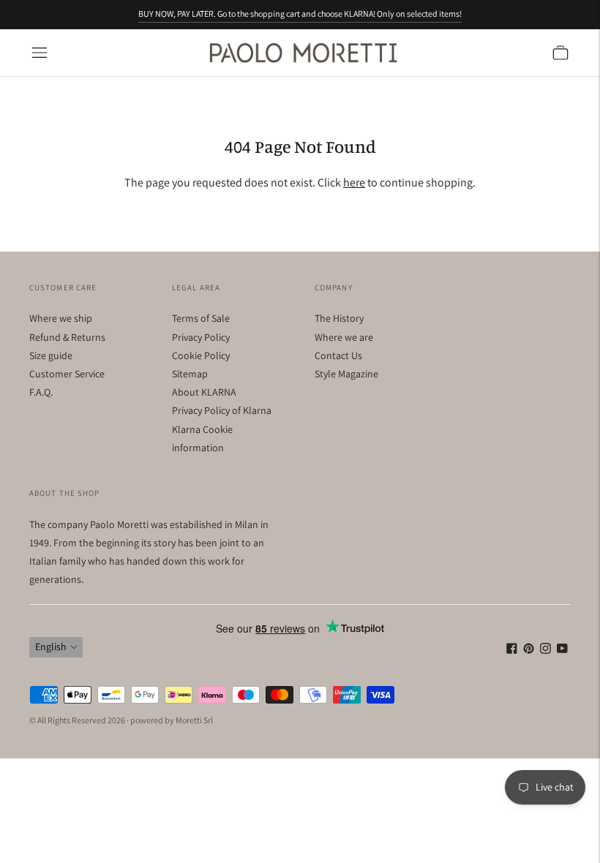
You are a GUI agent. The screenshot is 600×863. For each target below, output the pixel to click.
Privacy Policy (201, 337)
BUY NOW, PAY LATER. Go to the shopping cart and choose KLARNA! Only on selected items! (300, 13)
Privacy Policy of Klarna (221, 410)
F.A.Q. (41, 392)
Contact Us (338, 355)
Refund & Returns (67, 337)
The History (339, 318)
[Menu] (39, 53)
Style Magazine (346, 373)
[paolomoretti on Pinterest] (528, 650)
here (354, 182)
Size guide (50, 355)
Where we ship (60, 318)
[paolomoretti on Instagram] (545, 650)
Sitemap (190, 373)
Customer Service (67, 373)
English (51, 646)
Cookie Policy (201, 355)
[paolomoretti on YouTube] (562, 650)
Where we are (344, 337)
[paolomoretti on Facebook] (511, 650)
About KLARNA (204, 392)
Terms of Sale (201, 318)
